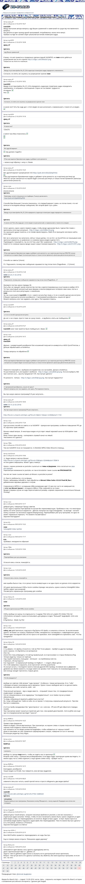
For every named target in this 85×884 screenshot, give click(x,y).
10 (40, 862)
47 (27, 868)
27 (27, 865)
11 (44, 862)
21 (4, 865)
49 (35, 868)
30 (39, 865)
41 (4, 868)
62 (8, 871)
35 (59, 865)
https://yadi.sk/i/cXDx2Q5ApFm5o (45, 173)
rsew (5, 275)
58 (71, 868)
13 (52, 862)
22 (8, 865)
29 (35, 865)
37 (67, 865)
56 (63, 868)
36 (63, 865)
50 (39, 868)
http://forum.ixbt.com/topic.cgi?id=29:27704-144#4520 (24, 794)
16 (64, 862)
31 (43, 865)
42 (8, 868)
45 (19, 868)
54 (55, 868)
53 (51, 868)
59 (75, 868)
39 (75, 865)
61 (4, 871)
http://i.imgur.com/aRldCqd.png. (50, 372)
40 (79, 865)
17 (68, 862)
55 (59, 868)
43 (12, 868)
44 (15, 868)
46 (23, 868)
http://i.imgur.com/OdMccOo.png (41, 230)
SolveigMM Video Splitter (13, 529)
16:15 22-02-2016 (14, 405)
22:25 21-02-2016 (14, 275)
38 (71, 865)
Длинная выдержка (24, 874)
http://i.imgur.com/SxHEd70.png (65, 242)
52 (47, 868)
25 (19, 865)
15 (60, 862)
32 (47, 865)
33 (51, 865)
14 (56, 862)
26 (23, 865)
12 (48, 862)
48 (31, 868)
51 (43, 868)
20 (80, 862)
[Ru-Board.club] (16, 9)
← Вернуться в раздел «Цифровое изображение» (18, 13)
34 (55, 865)
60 (79, 868)
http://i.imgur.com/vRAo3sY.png (39, 59)
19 (76, 862)
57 (67, 868)
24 (15, 865)
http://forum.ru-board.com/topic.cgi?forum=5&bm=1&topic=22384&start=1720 (32, 415)
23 (12, 865)
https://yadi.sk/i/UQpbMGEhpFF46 (14, 198)
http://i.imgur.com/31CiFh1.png (68, 244)
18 (72, 862)
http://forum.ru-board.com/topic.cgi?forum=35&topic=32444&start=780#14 (31, 460)
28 (31, 865)
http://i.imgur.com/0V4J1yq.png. (33, 378)
